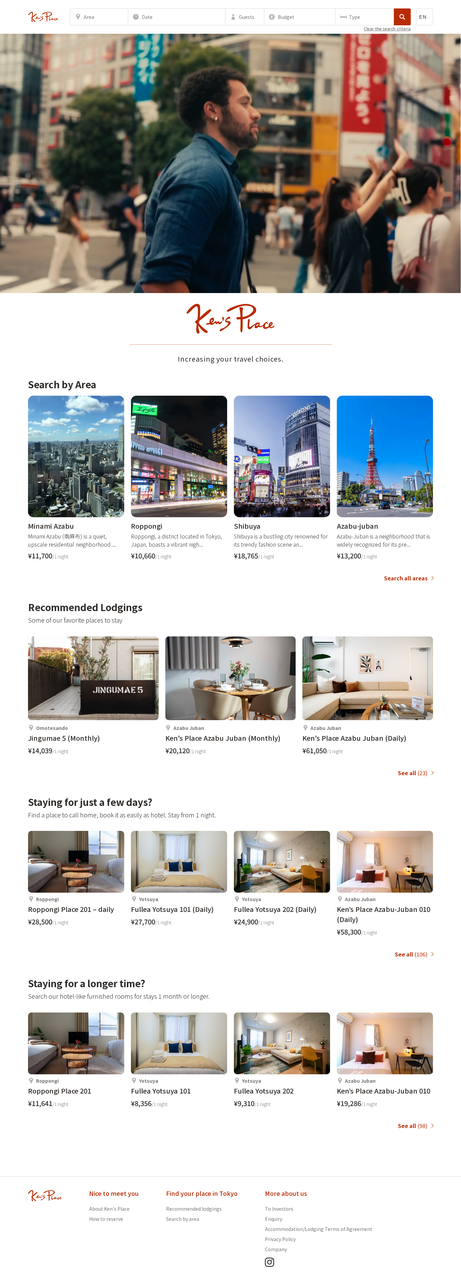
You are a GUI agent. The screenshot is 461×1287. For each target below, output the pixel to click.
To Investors (279, 1208)
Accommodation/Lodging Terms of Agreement (318, 1229)
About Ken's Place (109, 1208)
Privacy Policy (280, 1239)
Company (276, 1249)
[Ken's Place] (43, 17)
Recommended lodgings (194, 1208)
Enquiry (273, 1218)
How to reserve (106, 1218)
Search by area (182, 1218)
